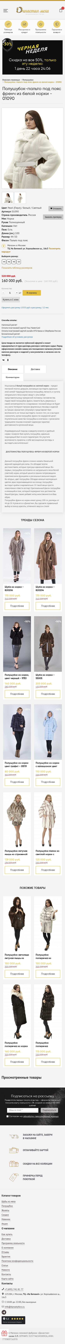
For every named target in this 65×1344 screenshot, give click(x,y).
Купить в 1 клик (11, 299)
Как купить (7, 1234)
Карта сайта (7, 1278)
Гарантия (6, 1256)
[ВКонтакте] (3, 360)
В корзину (32, 292)
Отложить (57, 208)
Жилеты (5, 1210)
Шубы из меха (8, 1201)
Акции (5, 1223)
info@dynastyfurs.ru (15, 1306)
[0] (60, 11)
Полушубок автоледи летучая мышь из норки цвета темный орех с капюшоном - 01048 (17, 957)
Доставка (6, 1238)
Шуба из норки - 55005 (45, 677)
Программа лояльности (13, 1243)
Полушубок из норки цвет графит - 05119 (16, 765)
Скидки (5, 1214)
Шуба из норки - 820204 (45, 589)
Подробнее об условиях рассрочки (17, 337)
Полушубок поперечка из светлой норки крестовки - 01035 (46, 957)
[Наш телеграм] (4, 1312)
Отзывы (5, 1252)
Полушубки (7, 1205)
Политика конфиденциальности (17, 1260)
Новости (6, 1269)
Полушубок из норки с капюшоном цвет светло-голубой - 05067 (47, 765)
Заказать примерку (53, 217)
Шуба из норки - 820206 (14, 589)
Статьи (5, 1265)
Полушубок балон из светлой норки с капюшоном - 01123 (47, 853)
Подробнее (17, 606)
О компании (8, 1247)
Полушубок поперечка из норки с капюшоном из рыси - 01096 (16, 1045)
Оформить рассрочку (25, 307)
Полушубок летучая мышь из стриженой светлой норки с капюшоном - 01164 (16, 853)
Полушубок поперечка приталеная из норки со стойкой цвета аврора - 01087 (48, 1045)
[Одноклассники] (8, 360)
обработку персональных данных (41, 1116)
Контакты (6, 1274)
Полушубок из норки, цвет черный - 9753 (17, 677)
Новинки (6, 1219)
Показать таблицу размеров (17, 267)
